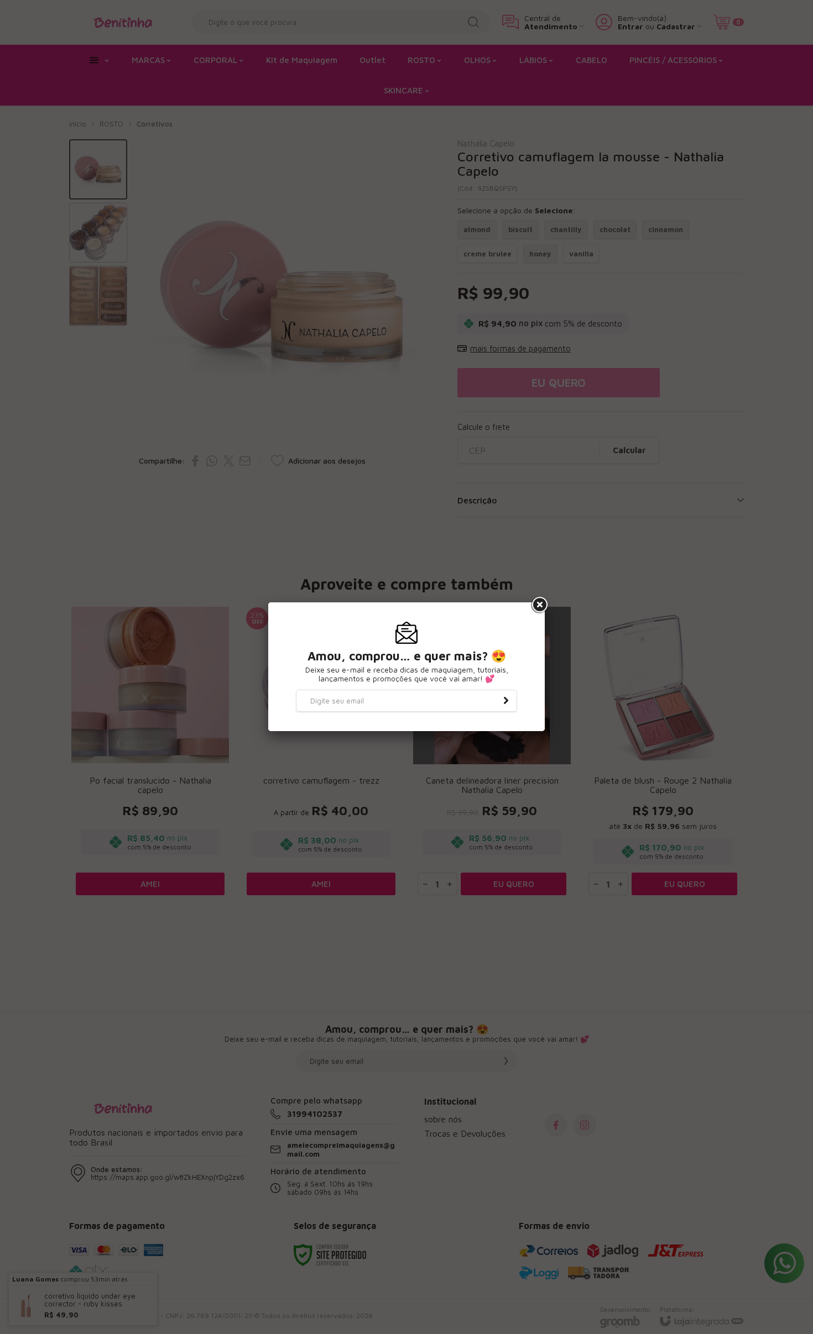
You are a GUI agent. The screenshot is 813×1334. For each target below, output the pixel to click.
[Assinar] (506, 701)
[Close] (538, 605)
